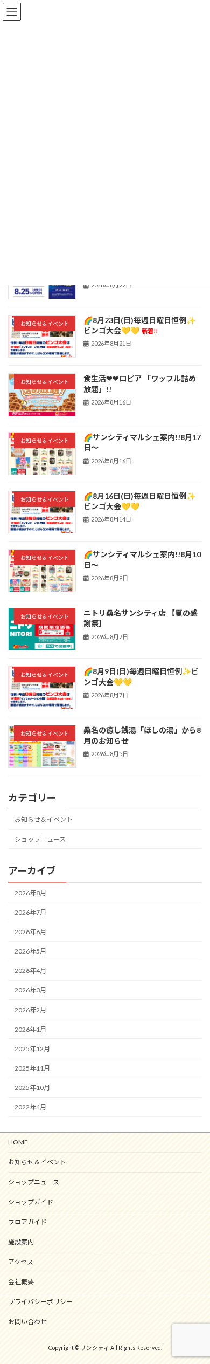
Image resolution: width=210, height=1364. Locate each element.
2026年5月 (30, 951)
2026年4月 (30, 971)
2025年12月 (32, 1049)
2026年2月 (30, 1009)
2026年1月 (30, 1029)
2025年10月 (32, 1088)
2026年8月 (30, 893)
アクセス (20, 1262)
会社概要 (21, 1282)
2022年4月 (30, 1107)
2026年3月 (30, 990)
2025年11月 (32, 1068)
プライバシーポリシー (40, 1302)
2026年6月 (30, 932)
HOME (18, 1142)
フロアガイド (27, 1222)
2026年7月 (30, 912)
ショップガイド (30, 1202)
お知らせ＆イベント (44, 819)
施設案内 (21, 1242)
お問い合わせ (27, 1322)
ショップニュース (40, 839)
